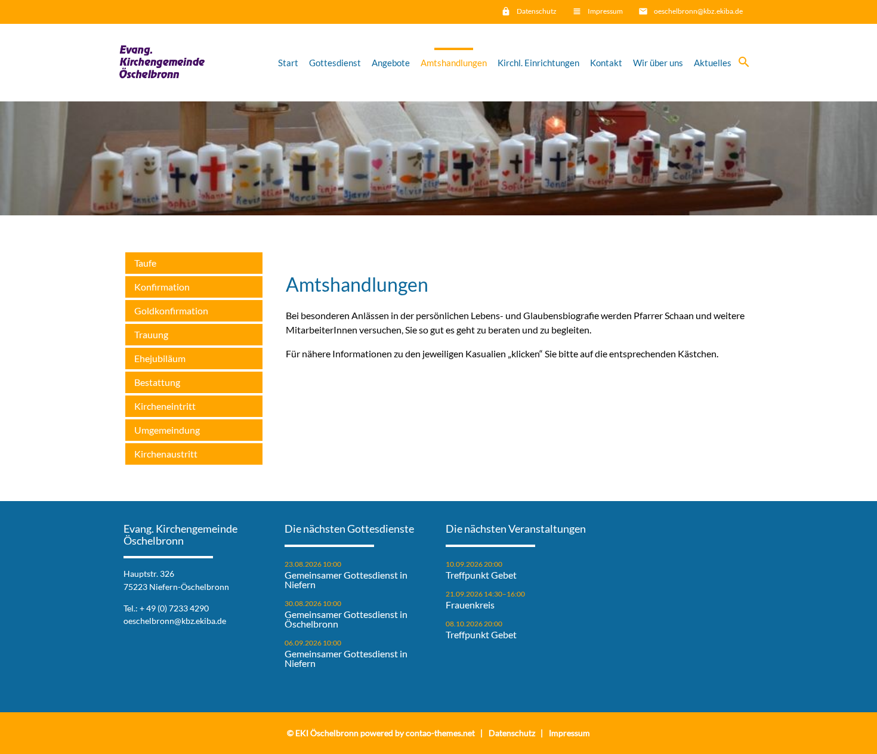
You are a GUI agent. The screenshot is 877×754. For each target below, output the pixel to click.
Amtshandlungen (454, 62)
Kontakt (606, 62)
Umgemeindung (167, 429)
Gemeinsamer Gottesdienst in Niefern (346, 579)
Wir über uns (658, 62)
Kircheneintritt (165, 406)
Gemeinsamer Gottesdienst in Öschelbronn (346, 619)
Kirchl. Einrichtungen (538, 62)
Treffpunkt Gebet (481, 575)
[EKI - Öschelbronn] (162, 63)
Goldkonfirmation (171, 310)
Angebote (391, 62)
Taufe (145, 262)
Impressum (605, 11)
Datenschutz (537, 11)
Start (288, 62)
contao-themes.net (440, 733)
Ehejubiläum (160, 358)
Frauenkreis (470, 605)
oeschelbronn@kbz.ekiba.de (698, 11)
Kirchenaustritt (165, 453)
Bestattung (157, 382)
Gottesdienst (335, 62)
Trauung (151, 334)
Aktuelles (712, 62)
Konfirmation (162, 286)
